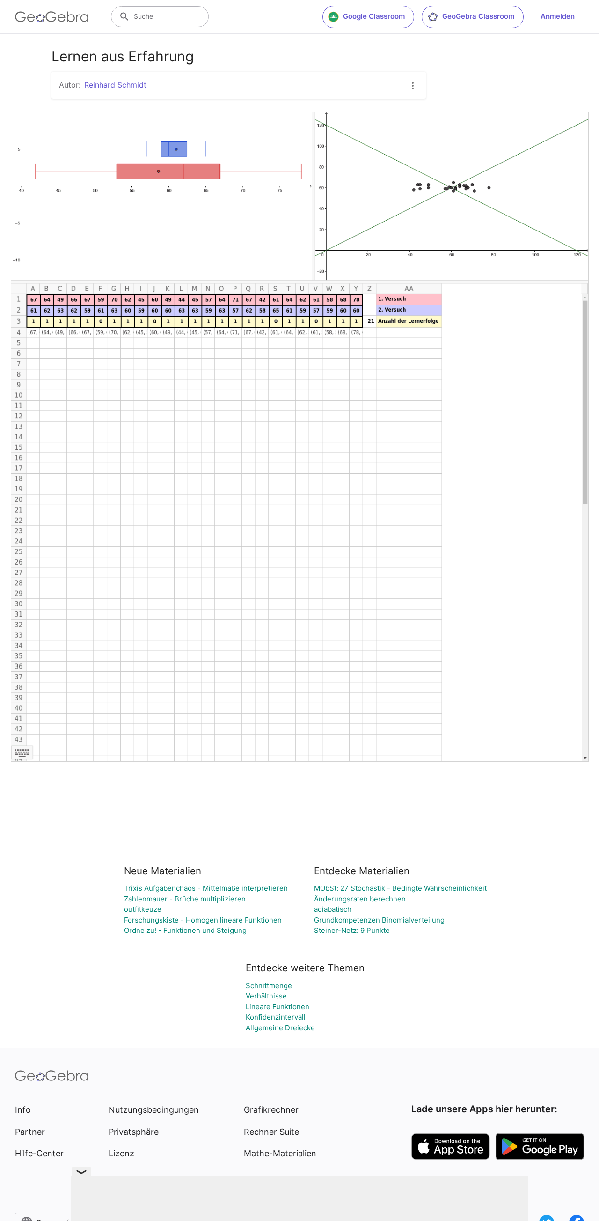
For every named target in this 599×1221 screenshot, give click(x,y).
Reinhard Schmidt (115, 84)
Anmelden (558, 16)
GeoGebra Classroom (478, 16)
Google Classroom (374, 16)
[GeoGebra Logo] (51, 16)
